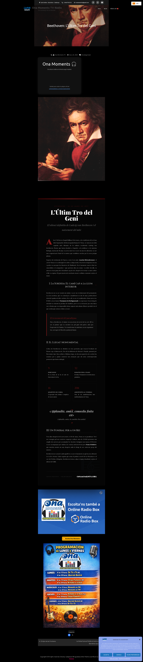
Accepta (106, 654)
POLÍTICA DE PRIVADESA (124, 658)
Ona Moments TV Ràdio (47, 7)
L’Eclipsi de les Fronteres (48, 641)
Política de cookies (114, 658)
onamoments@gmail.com (82, 2)
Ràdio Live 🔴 (114, 8)
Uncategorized (86, 55)
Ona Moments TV (60, 55)
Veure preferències (133, 654)
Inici (99, 8)
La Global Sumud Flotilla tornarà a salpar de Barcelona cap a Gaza (90, 642)
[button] (140, 639)
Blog (105, 8)
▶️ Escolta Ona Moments (71, 539)
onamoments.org (87, 476)
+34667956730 (68, 2)
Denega (118, 654)
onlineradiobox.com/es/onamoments (59, 89)
